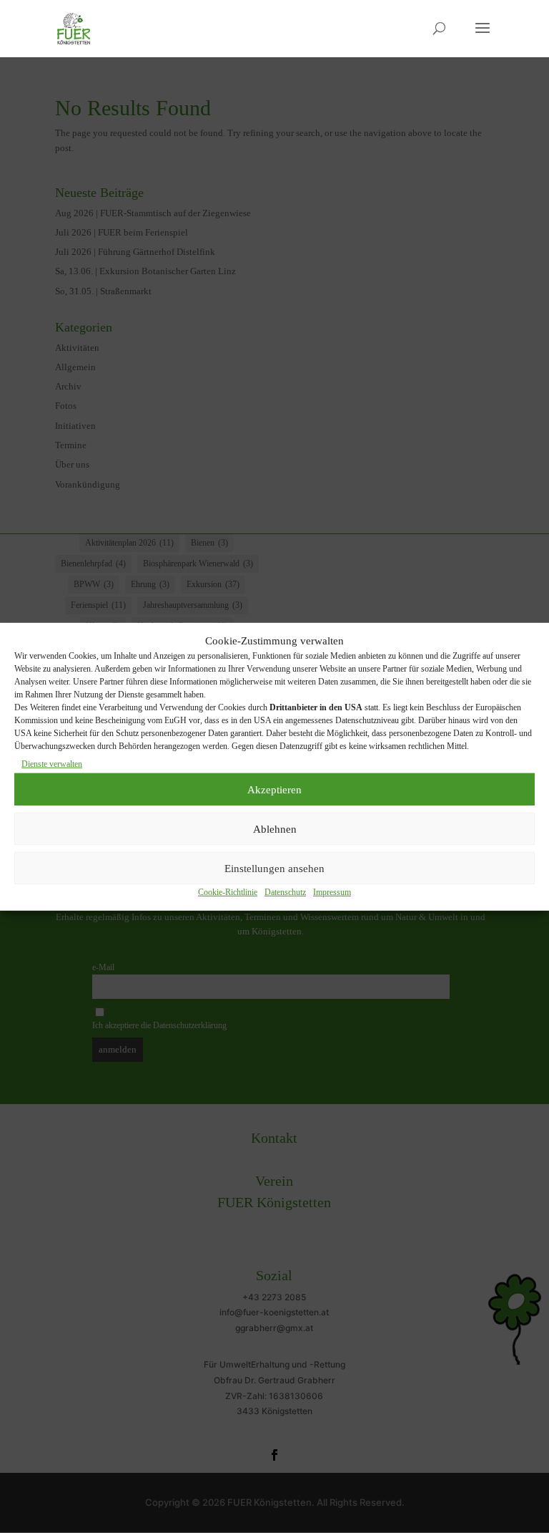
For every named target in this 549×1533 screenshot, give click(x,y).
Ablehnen (275, 828)
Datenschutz (285, 892)
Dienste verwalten (51, 764)
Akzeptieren (274, 789)
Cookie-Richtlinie (227, 892)
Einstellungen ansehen (274, 868)
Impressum (332, 892)
